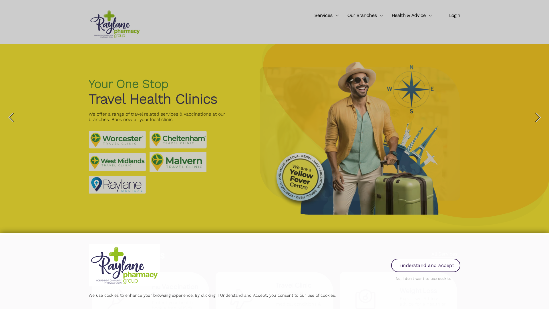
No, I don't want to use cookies (423, 278)
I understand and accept (425, 265)
